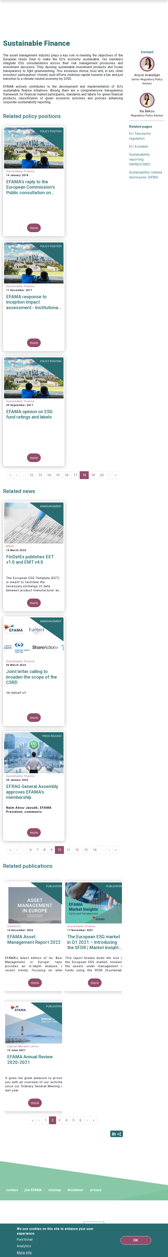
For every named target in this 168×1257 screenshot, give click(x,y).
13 (41, 475)
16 (68, 475)
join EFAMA (33, 1190)
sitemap (54, 1190)
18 (85, 476)
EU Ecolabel (138, 146)
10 (61, 851)
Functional (25, 1239)
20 (103, 475)
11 (69, 850)
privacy (95, 1190)
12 (33, 475)
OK (135, 1240)
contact (12, 1190)
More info (24, 1252)
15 (59, 475)
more (34, 228)
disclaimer (75, 1190)
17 (77, 475)
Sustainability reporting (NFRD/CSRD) (139, 159)
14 (50, 475)
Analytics (24, 1246)
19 (94, 475)
